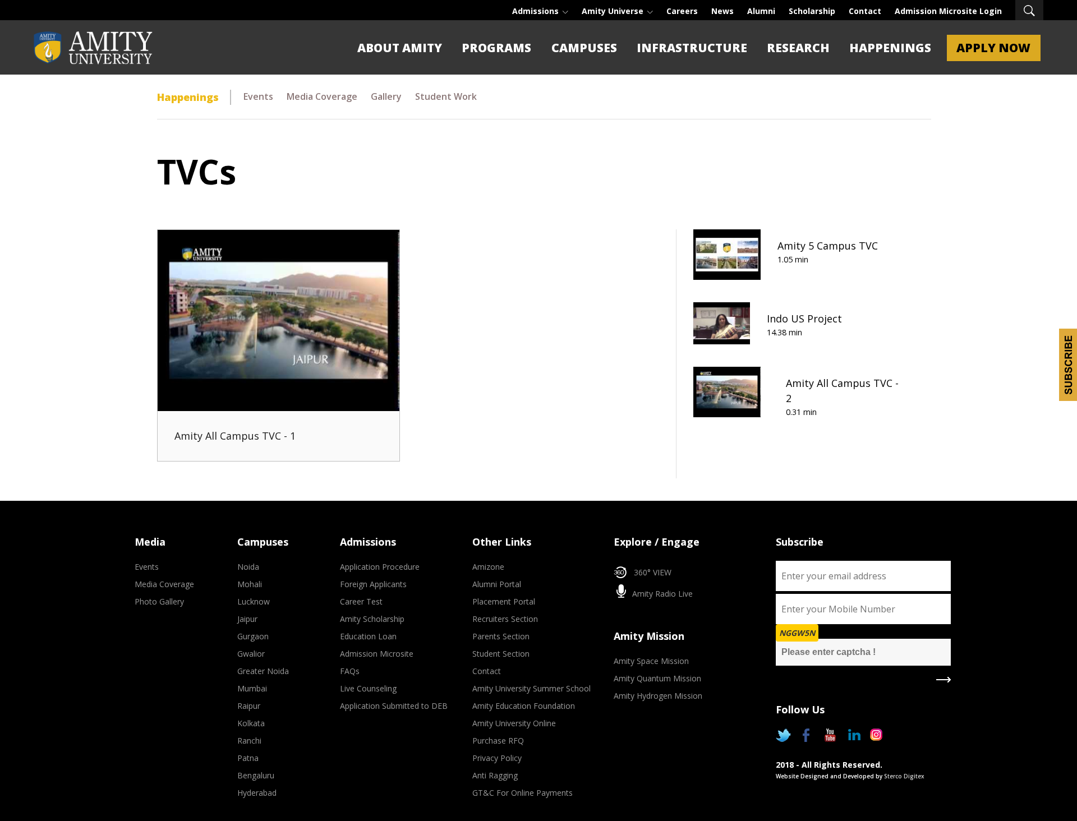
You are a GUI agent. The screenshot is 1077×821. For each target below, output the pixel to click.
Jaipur (247, 619)
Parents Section (501, 636)
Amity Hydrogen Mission (658, 695)
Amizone (488, 566)
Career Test (361, 601)
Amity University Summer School (531, 688)
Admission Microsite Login (948, 11)
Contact (865, 11)
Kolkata (251, 723)
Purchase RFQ (498, 740)
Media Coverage (322, 96)
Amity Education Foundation (523, 705)
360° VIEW (652, 572)
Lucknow (253, 601)
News (722, 11)
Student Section (501, 653)
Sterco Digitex (904, 776)
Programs (496, 48)
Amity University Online (514, 723)
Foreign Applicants (373, 584)
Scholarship (812, 11)
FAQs (350, 671)
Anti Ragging (495, 775)
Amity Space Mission (651, 661)
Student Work (446, 96)
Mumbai (252, 688)
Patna (248, 758)
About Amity (399, 48)
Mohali (249, 584)
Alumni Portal (496, 584)
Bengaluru (255, 775)
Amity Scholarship (372, 619)
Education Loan (368, 636)
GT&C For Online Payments (522, 792)
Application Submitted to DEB (394, 705)
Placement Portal (503, 601)
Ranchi (249, 740)
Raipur (248, 705)
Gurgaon (253, 636)
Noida (248, 566)
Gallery (386, 96)
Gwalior (251, 653)
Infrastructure (692, 48)
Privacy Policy (497, 758)
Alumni (761, 11)
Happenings (890, 48)
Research (798, 48)
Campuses (584, 48)
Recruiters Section (505, 619)
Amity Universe (614, 11)
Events (258, 96)
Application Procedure (380, 566)
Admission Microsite (376, 653)
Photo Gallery (159, 601)
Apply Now (993, 48)
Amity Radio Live (661, 593)
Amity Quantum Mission (657, 678)
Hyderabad (257, 792)
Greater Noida (263, 671)
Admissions (536, 11)
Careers (682, 11)
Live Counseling (368, 688)
